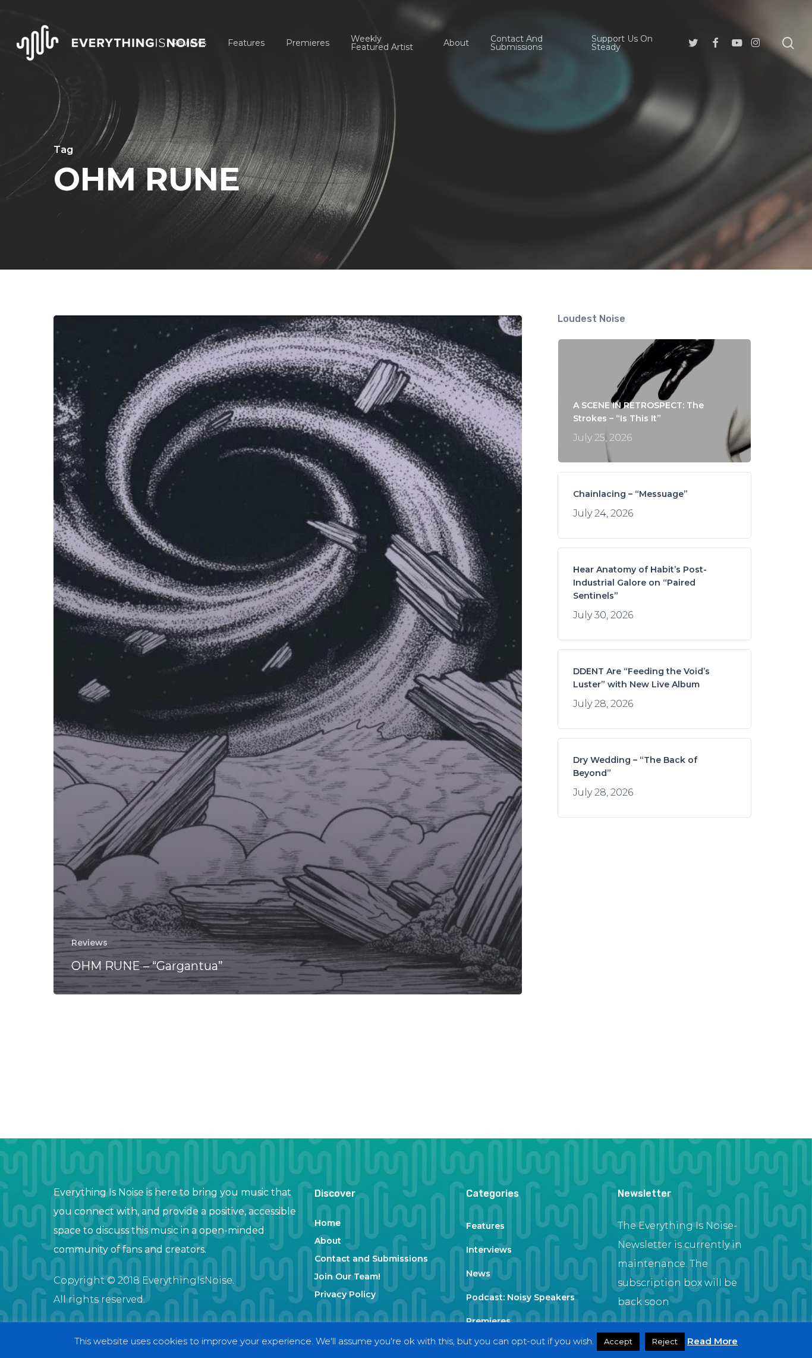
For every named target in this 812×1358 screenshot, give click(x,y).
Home (327, 1223)
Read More (712, 1341)
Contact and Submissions (371, 1258)
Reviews (89, 942)
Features (485, 1226)
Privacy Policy (345, 1294)
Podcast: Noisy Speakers (520, 1297)
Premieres (488, 1321)
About (327, 1240)
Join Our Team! (347, 1276)
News (478, 1273)
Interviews (489, 1249)
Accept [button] (618, 1341)
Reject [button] (665, 1341)
